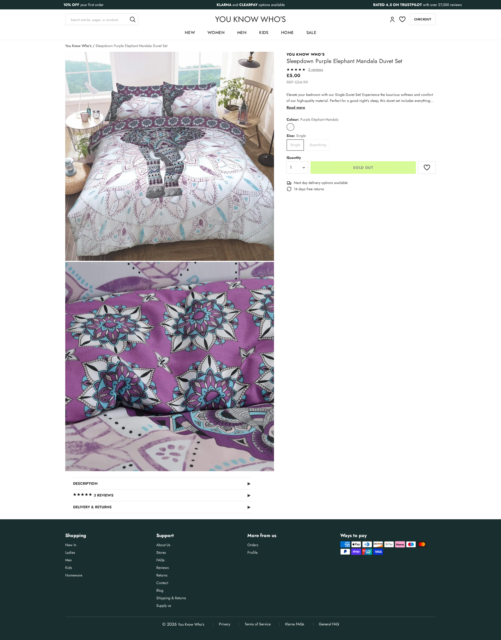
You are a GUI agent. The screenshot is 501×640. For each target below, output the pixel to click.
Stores (161, 552)
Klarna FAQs (294, 624)
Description (161, 483)
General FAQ (329, 624)
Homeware (73, 575)
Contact (162, 582)
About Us (163, 544)
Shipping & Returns (171, 598)
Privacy (224, 624)
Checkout (422, 19)
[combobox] (101, 19)
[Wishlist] (402, 19)
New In (70, 544)
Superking (317, 144)
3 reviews (315, 69)
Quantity (294, 157)
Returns (162, 575)
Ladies (70, 552)
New (190, 33)
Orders (252, 544)
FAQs (160, 560)
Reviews (162, 567)
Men (242, 33)
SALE (311, 33)
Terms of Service (258, 624)
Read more (296, 107)
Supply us (163, 605)
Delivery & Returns (161, 507)
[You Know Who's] (250, 19)
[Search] (132, 19)
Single (295, 144)
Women (216, 33)
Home (287, 33)
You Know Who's (78, 45)
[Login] (392, 19)
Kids (264, 33)
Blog (159, 590)
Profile (252, 552)
